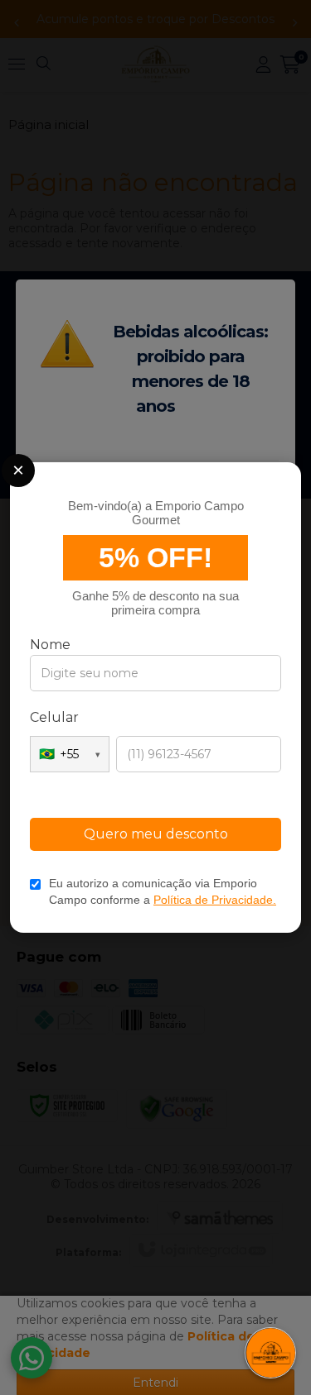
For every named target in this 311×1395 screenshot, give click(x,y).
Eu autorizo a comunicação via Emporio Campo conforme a (162, 891)
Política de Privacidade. (214, 899)
